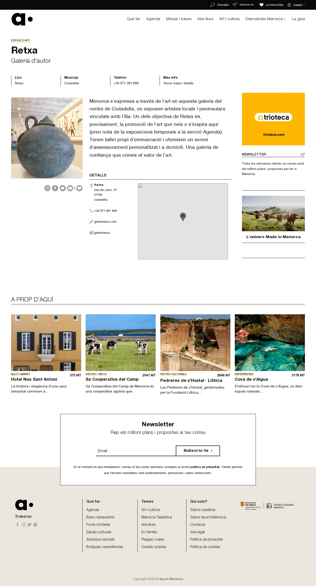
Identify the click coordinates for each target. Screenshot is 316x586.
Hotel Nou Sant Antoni (34, 380)
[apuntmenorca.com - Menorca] (22, 19)
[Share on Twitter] (62, 188)
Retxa (19, 83)
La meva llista (274, 4)
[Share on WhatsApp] (47, 188)
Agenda (153, 19)
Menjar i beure (178, 19)
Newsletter (254, 154)
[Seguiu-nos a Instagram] (24, 525)
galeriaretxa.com (105, 221)
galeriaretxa (102, 232)
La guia (298, 19)
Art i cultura (229, 19)
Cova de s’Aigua (251, 380)
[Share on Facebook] (55, 188)
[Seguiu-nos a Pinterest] (35, 525)
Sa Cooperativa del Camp (112, 380)
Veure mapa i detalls (178, 83)
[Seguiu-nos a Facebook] (18, 525)
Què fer (133, 19)
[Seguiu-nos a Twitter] (29, 525)
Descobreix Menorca (264, 19)
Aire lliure (205, 19)
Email (104, 451)
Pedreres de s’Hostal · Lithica (191, 381)
